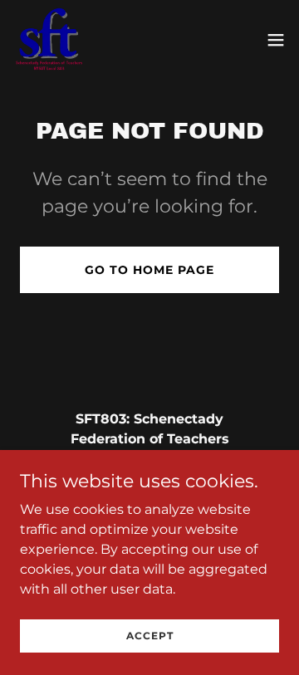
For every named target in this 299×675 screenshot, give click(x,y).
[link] (49, 40)
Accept (150, 635)
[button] (275, 39)
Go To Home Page (149, 269)
